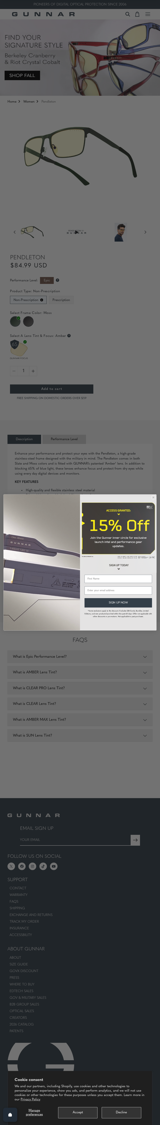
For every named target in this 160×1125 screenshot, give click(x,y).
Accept (78, 1112)
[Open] (10, 1115)
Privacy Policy (30, 1099)
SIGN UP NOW (118, 602)
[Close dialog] (153, 497)
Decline (121, 1112)
